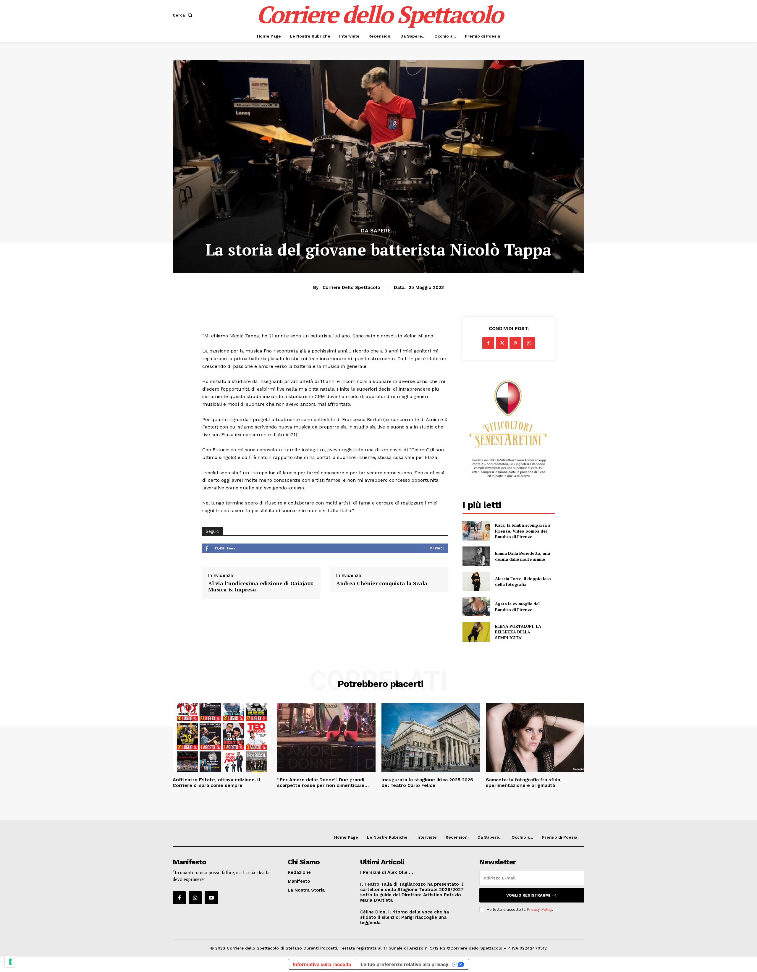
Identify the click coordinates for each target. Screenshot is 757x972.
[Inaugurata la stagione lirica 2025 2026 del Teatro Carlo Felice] (430, 737)
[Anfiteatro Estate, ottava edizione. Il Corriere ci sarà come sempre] (222, 737)
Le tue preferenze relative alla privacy (404, 964)
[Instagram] (195, 897)
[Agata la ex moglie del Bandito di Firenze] (476, 606)
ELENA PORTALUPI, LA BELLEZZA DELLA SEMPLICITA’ (518, 632)
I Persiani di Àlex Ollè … (386, 872)
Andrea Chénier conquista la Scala (381, 583)
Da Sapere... (378, 230)
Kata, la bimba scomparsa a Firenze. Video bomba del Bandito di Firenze (522, 530)
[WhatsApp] (529, 343)
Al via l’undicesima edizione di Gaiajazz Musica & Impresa (260, 586)
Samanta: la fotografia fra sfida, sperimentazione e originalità (524, 782)
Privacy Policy (539, 909)
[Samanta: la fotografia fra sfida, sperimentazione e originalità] (535, 737)
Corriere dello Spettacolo (351, 287)
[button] (184, 15)
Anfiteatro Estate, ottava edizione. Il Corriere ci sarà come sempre (216, 782)
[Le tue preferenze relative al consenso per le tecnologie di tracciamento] (10, 961)
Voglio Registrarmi (528, 895)
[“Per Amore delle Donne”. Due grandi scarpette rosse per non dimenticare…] (326, 737)
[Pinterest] (515, 343)
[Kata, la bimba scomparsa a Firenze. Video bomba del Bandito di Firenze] (476, 531)
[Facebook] (488, 343)
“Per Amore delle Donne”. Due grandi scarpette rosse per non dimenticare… (323, 782)
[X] (502, 343)
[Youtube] (211, 897)
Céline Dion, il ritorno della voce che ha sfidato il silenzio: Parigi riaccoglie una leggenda (404, 917)
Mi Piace (436, 548)
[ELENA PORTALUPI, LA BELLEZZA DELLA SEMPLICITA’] (476, 631)
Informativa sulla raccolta (322, 964)
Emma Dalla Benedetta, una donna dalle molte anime (522, 556)
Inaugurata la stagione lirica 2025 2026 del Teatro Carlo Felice (427, 782)
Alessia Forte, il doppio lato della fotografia (523, 581)
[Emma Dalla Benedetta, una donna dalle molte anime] (476, 556)
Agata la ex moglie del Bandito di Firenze (517, 606)
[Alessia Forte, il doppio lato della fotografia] (476, 581)
